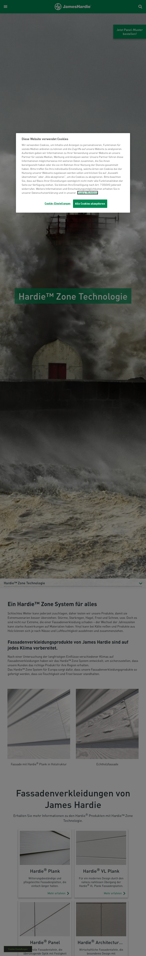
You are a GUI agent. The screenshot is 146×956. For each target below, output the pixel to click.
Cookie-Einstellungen (58, 203)
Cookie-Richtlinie (87, 193)
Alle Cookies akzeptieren (90, 203)
